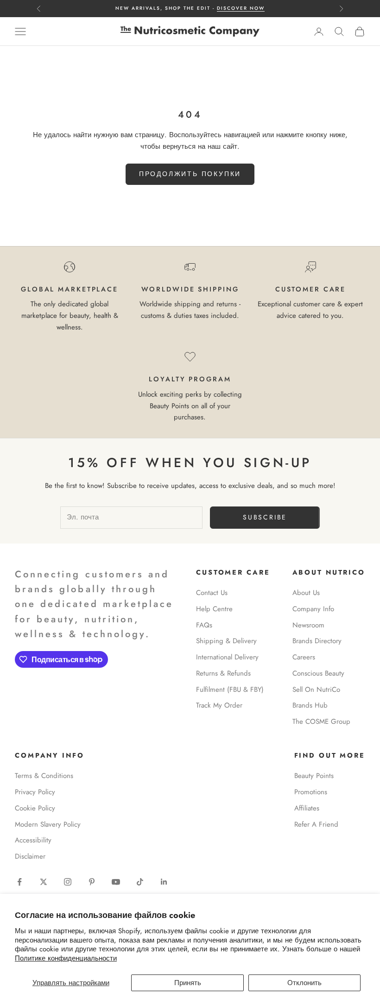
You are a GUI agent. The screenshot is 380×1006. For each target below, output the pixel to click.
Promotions (310, 792)
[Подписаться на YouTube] (115, 881)
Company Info (313, 609)
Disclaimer (30, 856)
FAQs (204, 625)
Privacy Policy (35, 792)
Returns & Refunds (223, 673)
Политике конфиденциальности (66, 958)
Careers (303, 657)
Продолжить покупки (190, 173)
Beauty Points (314, 776)
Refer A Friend (316, 824)
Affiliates (306, 808)
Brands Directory (317, 641)
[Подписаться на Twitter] (43, 881)
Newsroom (308, 625)
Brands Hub (310, 705)
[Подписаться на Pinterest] (91, 881)
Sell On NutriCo (316, 689)
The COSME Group (321, 721)
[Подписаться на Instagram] (67, 881)
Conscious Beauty (318, 673)
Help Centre (214, 609)
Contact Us (212, 593)
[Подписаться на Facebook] (19, 881)
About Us (306, 593)
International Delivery (227, 657)
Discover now (241, 8)
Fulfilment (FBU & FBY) (230, 689)
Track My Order (219, 705)
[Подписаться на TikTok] (140, 881)
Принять (187, 983)
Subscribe (265, 517)
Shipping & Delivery (226, 641)
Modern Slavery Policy (48, 824)
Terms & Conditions (44, 776)
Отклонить (304, 983)
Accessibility (33, 840)
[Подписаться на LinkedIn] (164, 881)
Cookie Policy (35, 808)
